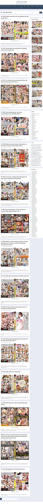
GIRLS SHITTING (15, 43)
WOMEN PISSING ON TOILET (36, 164)
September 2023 (34, 183)
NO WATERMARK (25, 75)
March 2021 (33, 207)
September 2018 (34, 231)
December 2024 (34, 171)
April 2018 (33, 235)
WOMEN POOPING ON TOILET (7, 271)
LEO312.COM (21, 2)
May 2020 (33, 215)
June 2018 (33, 233)
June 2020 (33, 214)
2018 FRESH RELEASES (34, 144)
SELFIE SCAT (11, 430)
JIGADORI (24, 429)
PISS (34, 157)
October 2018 (33, 230)
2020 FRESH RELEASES (37, 145)
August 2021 (33, 203)
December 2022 (34, 190)
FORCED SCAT (20, 236)
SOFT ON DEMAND (34, 137)
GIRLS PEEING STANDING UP (34, 149)
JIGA (10, 83)
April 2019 (33, 225)
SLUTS (11, 439)
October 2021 (33, 201)
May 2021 (33, 205)
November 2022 (34, 191)
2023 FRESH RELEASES (37, 146)
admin (1, 19)
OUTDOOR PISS (35, 155)
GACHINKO (33, 121)
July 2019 (33, 223)
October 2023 (33, 182)
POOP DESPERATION (16, 204)
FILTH (10, 19)
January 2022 (33, 199)
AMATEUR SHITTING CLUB (35, 113)
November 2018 (34, 229)
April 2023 (33, 187)
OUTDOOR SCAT (39, 155)
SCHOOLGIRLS (26, 204)
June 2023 (33, 185)
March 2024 (33, 178)
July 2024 (33, 175)
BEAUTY (33, 114)
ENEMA (17, 236)
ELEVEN (33, 118)
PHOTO (33, 130)
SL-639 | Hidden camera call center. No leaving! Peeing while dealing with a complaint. (37, 88)
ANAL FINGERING (10, 236)
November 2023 (34, 181)
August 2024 (33, 174)
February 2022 (33, 198)
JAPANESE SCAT (22, 43)
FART (12, 43)
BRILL (32, 116)
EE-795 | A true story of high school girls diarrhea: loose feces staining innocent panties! (37, 53)
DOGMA (33, 117)
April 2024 (33, 177)
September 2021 (34, 202)
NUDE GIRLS (6, 366)
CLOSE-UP (9, 43)
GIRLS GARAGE (34, 122)
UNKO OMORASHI (9, 205)
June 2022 (33, 195)
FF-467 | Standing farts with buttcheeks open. (13, 469)
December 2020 (34, 209)
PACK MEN (33, 128)
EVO (10, 147)
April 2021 (33, 206)
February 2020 (33, 217)
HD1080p (18, 43)
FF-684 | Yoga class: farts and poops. (10, 371)
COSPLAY (12, 203)
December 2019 (34, 219)
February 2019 (33, 227)
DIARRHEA (15, 203)
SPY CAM (5, 205)
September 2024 (34, 173)
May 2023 (33, 186)
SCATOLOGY (22, 204)
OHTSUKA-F (33, 126)
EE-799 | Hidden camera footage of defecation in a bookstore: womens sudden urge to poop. (36, 79)
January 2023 (33, 189)
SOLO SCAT (2, 205)
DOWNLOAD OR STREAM (15, 41)
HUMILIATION (26, 203)
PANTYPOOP (11, 204)
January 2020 (33, 218)
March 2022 (33, 197)
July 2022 (33, 194)
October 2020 (33, 211)
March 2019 (33, 226)
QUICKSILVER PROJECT (35, 132)
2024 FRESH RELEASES (5, 43)
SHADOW (33, 133)
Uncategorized (33, 138)
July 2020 (33, 213)
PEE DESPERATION (37, 156)
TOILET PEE (32, 162)
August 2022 (33, 193)
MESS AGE (33, 125)
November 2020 (34, 210)
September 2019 (34, 221)
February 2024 (33, 179)
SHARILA (11, 246)
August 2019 (33, 222)
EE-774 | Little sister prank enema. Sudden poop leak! (15, 276)
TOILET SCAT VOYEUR (22, 366)
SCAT (20, 204)
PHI (32, 129)
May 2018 (33, 234)
